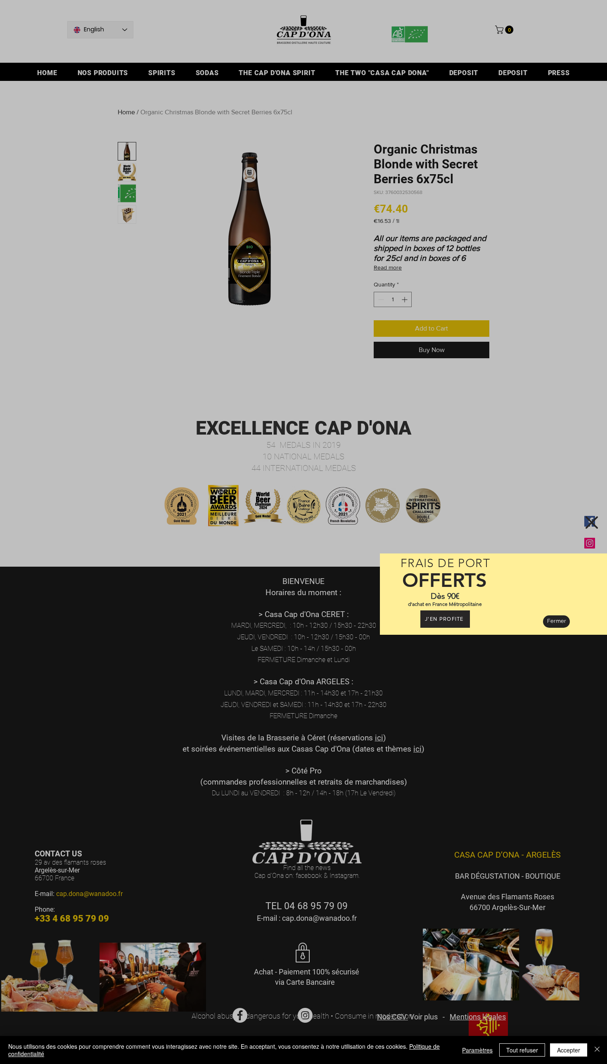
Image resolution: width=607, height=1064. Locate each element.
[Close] (597, 1050)
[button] (592, 522)
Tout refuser (522, 1050)
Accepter (568, 1050)
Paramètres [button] (477, 1050)
